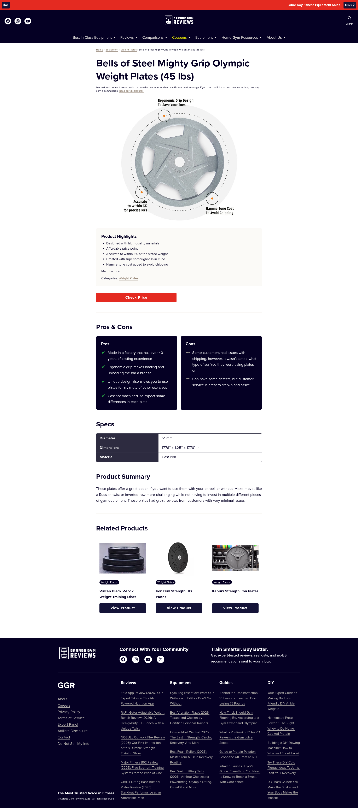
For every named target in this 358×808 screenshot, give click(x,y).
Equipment (112, 49)
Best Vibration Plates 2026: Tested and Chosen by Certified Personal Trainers (189, 717)
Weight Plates (129, 49)
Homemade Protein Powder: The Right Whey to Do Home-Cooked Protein (281, 725)
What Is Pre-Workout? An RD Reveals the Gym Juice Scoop (239, 737)
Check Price (136, 297)
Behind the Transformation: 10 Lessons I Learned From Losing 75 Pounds (239, 698)
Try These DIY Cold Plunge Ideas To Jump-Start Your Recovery (283, 767)
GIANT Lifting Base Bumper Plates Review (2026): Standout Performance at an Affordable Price (141, 789)
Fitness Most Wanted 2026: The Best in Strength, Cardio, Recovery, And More (191, 737)
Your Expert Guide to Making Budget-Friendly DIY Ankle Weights (282, 700)
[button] (4, 5)
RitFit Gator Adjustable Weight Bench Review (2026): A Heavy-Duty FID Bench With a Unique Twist (142, 720)
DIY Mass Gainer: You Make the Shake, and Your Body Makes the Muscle (282, 789)
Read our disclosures (131, 91)
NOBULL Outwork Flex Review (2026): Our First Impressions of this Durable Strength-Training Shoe (143, 745)
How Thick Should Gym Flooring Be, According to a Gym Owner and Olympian (239, 717)
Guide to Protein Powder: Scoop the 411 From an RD (238, 754)
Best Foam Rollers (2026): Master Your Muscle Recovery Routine (191, 756)
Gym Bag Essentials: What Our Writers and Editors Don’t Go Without (192, 698)
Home (99, 49)
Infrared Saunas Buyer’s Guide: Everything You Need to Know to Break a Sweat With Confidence (239, 774)
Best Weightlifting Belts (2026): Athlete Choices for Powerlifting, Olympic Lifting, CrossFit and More (191, 779)
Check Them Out (207, 5)
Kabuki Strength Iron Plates (235, 591)
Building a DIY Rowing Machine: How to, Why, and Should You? (283, 747)
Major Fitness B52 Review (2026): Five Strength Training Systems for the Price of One (142, 767)
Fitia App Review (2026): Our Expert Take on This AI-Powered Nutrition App (142, 698)
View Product (122, 608)
